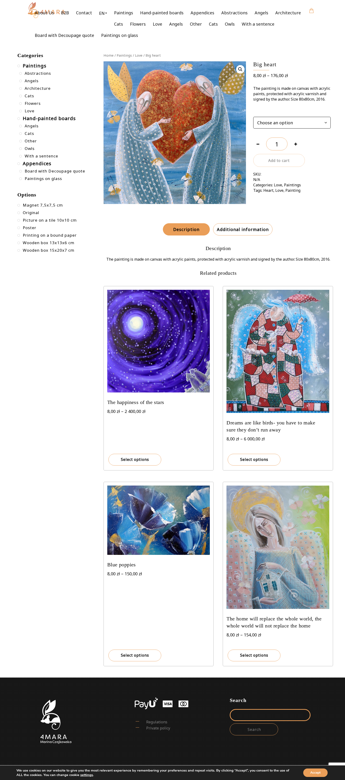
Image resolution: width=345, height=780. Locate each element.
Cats (118, 24)
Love (157, 24)
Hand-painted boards (162, 13)
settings (86, 775)
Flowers (138, 24)
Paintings (123, 13)
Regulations (156, 722)
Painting (292, 190)
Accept (315, 772)
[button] (103, 13)
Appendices (202, 13)
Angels (261, 13)
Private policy (158, 728)
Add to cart (279, 160)
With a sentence (258, 24)
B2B (65, 13)
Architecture (288, 13)
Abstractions (234, 13)
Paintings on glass (119, 35)
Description (186, 229)
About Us (44, 13)
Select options (135, 459)
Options (260, 111)
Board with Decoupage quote (64, 35)
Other (196, 24)
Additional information (243, 229)
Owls (230, 24)
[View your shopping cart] (311, 7)
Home (109, 55)
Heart (268, 190)
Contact (84, 13)
